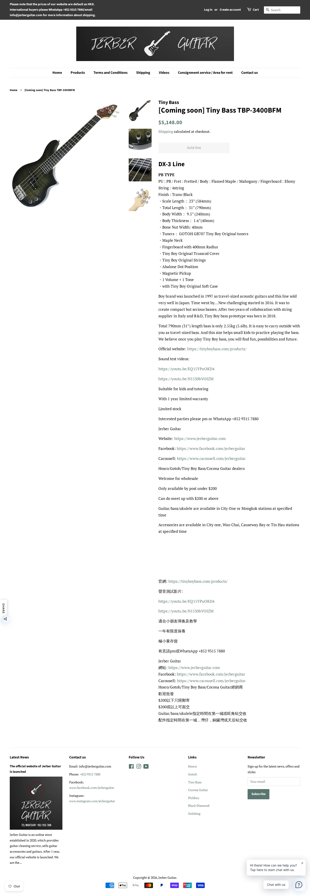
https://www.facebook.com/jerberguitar (211, 448)
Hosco (192, 766)
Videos (164, 72)
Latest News (19, 757)
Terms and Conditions (110, 72)
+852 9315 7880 (90, 774)
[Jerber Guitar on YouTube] (146, 767)
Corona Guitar (198, 790)
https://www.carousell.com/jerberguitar (211, 458)
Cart (256, 9)
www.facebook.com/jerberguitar (91, 787)
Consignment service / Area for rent (205, 72)
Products (78, 72)
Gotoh (192, 774)
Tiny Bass (195, 782)
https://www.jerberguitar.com (200, 438)
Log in (208, 9)
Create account (230, 9)
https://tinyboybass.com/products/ (216, 348)
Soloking (194, 813)
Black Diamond (198, 805)
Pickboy (193, 798)
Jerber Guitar (167, 877)
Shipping (143, 72)
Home (57, 72)
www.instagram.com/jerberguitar (92, 801)
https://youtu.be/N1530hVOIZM (186, 378)
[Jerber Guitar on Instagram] (138, 767)
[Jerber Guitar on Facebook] (131, 767)
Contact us (249, 72)
